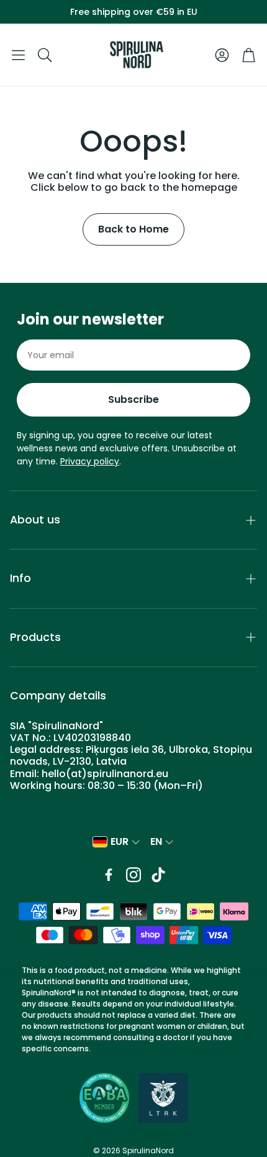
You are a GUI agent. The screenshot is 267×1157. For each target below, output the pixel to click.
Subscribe (133, 399)
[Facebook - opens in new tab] (108, 874)
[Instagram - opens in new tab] (133, 874)
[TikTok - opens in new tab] (158, 874)
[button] (18, 54)
